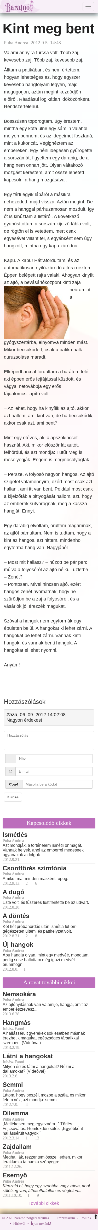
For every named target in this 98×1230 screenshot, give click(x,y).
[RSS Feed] (81, 1224)
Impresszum (66, 1218)
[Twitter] (73, 1224)
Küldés (13, 797)
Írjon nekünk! (41, 1224)
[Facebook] (56, 1224)
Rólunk (85, 1218)
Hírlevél (19, 1224)
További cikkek (44, 1203)
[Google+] (65, 1224)
